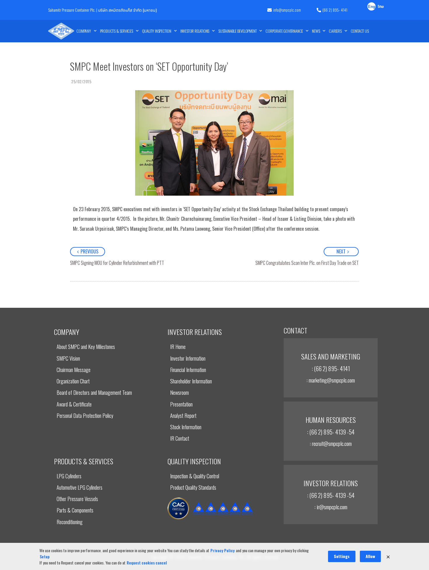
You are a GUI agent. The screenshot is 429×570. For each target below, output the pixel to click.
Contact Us (360, 31)
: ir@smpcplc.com (330, 507)
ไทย (381, 7)
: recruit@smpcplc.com (331, 443)
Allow (370, 556)
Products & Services (116, 31)
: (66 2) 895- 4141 (331, 368)
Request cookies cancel (147, 562)
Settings (342, 556)
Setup (45, 556)
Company (83, 31)
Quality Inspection (156, 31)
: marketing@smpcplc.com (330, 380)
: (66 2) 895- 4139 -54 (331, 431)
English (371, 7)
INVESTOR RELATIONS (194, 31)
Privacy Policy (222, 550)
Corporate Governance (284, 31)
